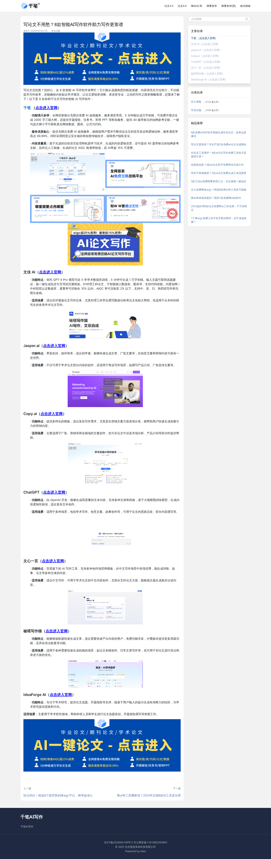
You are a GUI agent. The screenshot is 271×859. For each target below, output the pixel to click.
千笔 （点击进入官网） (204, 38)
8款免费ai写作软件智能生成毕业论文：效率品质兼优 (218, 134)
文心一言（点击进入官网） (206, 67)
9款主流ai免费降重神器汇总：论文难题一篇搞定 (218, 181)
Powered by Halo (135, 851)
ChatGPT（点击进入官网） (206, 61)
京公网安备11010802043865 (150, 842)
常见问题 (55, 31)
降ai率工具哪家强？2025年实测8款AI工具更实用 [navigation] (148, 795)
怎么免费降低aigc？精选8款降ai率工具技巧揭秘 (218, 189)
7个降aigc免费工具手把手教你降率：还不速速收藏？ (219, 220)
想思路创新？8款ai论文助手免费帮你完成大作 (217, 164)
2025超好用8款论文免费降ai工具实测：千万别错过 (219, 208)
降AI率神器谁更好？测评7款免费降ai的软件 (216, 198)
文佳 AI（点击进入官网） (205, 44)
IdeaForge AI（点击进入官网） (209, 79)
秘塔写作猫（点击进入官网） (208, 73)
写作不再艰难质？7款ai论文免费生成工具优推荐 (218, 173)
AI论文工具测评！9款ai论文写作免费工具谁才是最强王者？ (218, 154)
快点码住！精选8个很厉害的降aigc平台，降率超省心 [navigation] (58, 795)
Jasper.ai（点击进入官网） (206, 50)
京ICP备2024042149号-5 (118, 842)
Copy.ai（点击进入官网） (205, 56)
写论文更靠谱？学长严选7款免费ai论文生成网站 (218, 144)
